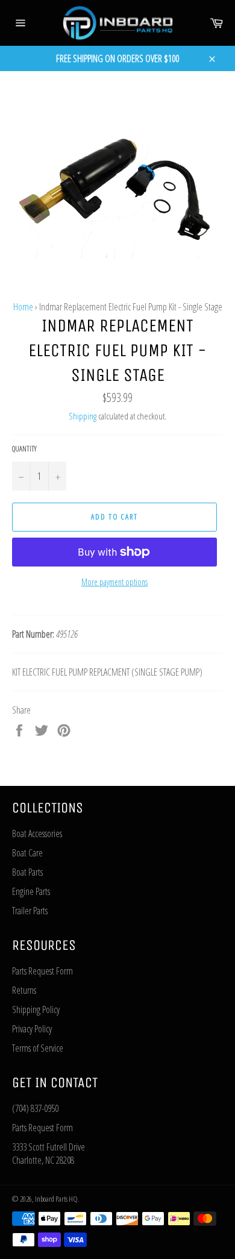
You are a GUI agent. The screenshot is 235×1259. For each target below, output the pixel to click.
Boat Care (27, 852)
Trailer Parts (30, 910)
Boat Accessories (37, 833)
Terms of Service (37, 1048)
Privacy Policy (32, 1028)
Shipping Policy (36, 1009)
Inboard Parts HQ (56, 1198)
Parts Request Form (42, 971)
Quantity (24, 449)
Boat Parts (27, 872)
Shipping (82, 416)
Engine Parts (31, 891)
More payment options (114, 582)
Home (23, 306)
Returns (24, 990)
